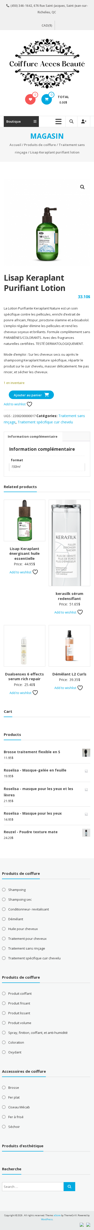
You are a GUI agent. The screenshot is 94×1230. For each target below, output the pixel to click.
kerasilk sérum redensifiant (69, 596)
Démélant (15, 919)
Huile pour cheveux (23, 929)
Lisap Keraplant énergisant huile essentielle (24, 553)
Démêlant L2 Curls (69, 673)
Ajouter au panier (28, 395)
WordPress (47, 1219)
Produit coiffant (20, 993)
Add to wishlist (15, 404)
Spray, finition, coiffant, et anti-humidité (38, 1032)
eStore (57, 1215)
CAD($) (47, 25)
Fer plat (14, 1097)
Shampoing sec (20, 899)
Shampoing (17, 889)
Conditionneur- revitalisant (28, 909)
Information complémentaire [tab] (32, 436)
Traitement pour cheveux (27, 938)
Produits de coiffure (40, 144)
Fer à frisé (16, 1117)
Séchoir (14, 1126)
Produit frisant (19, 1003)
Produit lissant (19, 1013)
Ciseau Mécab (19, 1107)
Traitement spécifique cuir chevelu (45, 422)
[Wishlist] (30, 99)
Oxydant (14, 1052)
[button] (82, 187)
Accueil (15, 144)
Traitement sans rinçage (26, 948)
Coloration (16, 1042)
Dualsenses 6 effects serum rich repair (24, 676)
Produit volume (19, 1023)
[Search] (69, 1186)
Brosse (13, 1087)
